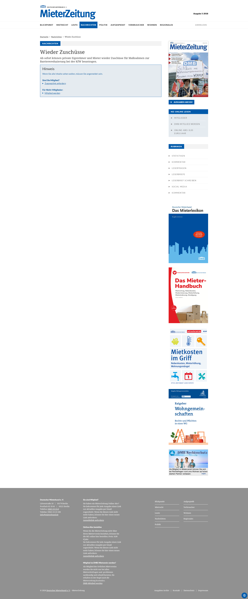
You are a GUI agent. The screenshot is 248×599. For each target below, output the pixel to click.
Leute (74, 25)
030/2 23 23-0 (53, 509)
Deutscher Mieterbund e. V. (58, 590)
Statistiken (178, 156)
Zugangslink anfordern (55, 83)
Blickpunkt (46, 25)
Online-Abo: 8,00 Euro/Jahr (183, 131)
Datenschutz (189, 590)
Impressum (203, 590)
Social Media (179, 186)
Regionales (166, 25)
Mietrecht (62, 25)
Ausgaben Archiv (183, 102)
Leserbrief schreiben (184, 180)
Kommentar (179, 162)
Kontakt (176, 590)
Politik (103, 25)
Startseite (44, 37)
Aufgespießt (118, 25)
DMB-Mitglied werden (187, 124)
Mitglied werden (52, 93)
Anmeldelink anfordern (93, 520)
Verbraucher (136, 25)
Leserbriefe (178, 174)
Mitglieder (180, 118)
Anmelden (201, 25)
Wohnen (152, 25)
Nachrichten (88, 25)
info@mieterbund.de (49, 514)
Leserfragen (179, 168)
